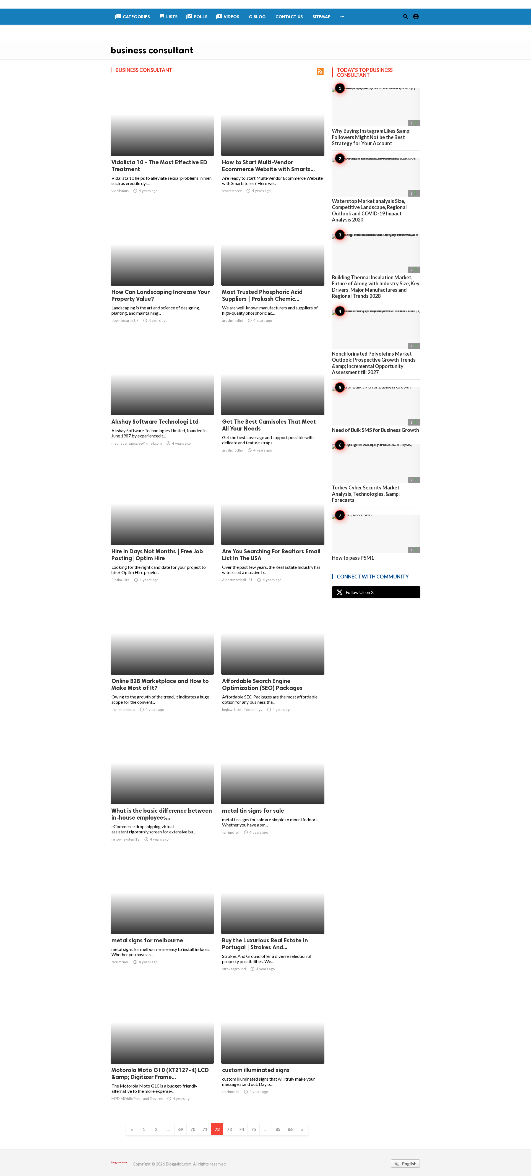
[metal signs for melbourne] (162, 919)
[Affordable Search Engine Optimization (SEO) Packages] (272, 660)
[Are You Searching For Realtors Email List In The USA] (272, 530)
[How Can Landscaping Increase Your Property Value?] (162, 271)
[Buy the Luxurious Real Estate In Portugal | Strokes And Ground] (272, 919)
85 (277, 1129)
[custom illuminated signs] (272, 1049)
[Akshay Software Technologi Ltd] (162, 401)
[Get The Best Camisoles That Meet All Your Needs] (272, 401)
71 (204, 1129)
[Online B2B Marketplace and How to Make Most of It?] (162, 660)
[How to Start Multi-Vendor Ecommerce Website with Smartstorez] (272, 141)
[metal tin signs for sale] (272, 790)
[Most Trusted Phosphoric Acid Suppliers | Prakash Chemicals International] (272, 271)
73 (229, 1129)
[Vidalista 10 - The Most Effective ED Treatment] (162, 141)
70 (192, 1129)
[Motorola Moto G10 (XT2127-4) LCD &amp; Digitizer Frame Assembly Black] (162, 1049)
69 (180, 1129)
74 (241, 1129)
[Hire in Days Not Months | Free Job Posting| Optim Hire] (162, 530)
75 (253, 1129)
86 (290, 1129)
